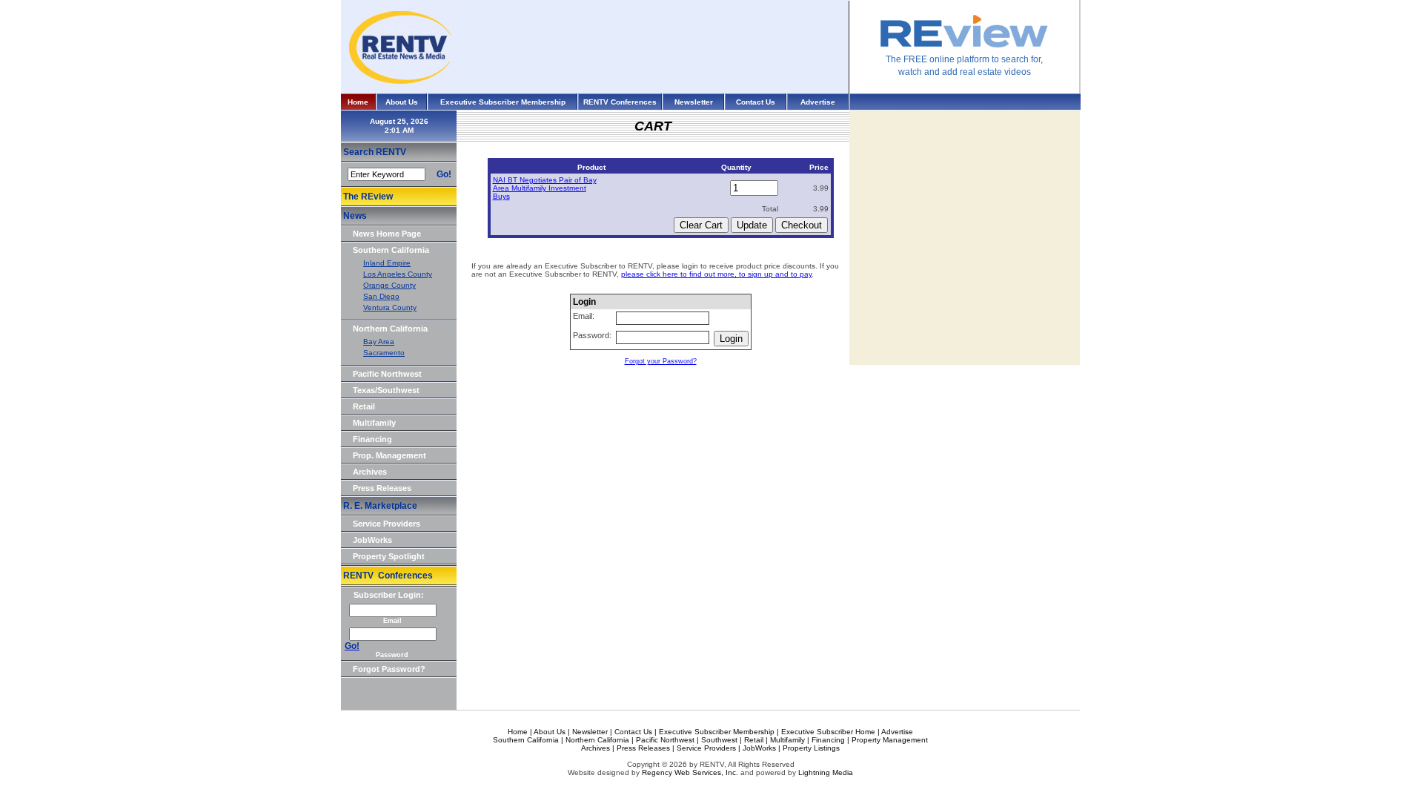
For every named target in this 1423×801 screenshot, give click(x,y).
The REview (368, 196)
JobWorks (372, 539)
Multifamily (374, 422)
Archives (370, 471)
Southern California (391, 249)
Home (358, 102)
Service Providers (386, 523)
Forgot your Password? (661, 361)
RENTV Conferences (620, 102)
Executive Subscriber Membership (502, 102)
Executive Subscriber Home (828, 732)
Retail (364, 406)
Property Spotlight (389, 556)
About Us (401, 102)
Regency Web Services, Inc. (690, 772)
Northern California (390, 328)
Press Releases (382, 488)
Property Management (890, 740)
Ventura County (390, 307)
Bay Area (378, 341)
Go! (444, 174)
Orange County (389, 285)
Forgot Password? (389, 669)
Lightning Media (825, 772)
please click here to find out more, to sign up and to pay (716, 274)
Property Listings (811, 748)
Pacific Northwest (387, 373)
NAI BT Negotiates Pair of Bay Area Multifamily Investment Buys (545, 188)
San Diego (381, 296)
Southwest (719, 740)
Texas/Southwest (386, 390)
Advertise (817, 102)
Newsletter (693, 102)
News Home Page (387, 233)
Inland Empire (387, 263)
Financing (372, 439)
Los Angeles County (397, 274)
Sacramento (384, 353)
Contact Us (755, 102)
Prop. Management (389, 455)
